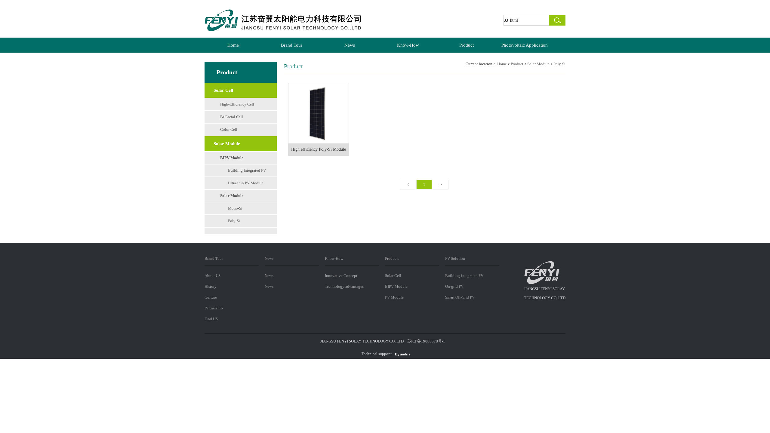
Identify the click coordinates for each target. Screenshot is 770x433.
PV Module (394, 297)
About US (212, 275)
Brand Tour (291, 45)
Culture (211, 297)
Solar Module (231, 195)
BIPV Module (231, 157)
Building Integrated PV (247, 170)
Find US (211, 319)
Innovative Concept (341, 275)
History (211, 286)
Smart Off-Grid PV (460, 297)
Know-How (408, 45)
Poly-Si (234, 221)
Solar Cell (393, 275)
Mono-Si (235, 208)
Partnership (214, 308)
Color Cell (228, 129)
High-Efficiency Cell (237, 104)
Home (233, 45)
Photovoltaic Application (524, 45)
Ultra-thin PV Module (245, 183)
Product (466, 45)
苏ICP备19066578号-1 (426, 341)
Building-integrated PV (464, 275)
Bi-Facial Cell (231, 117)
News (349, 45)
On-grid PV (454, 286)
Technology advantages (344, 286)
